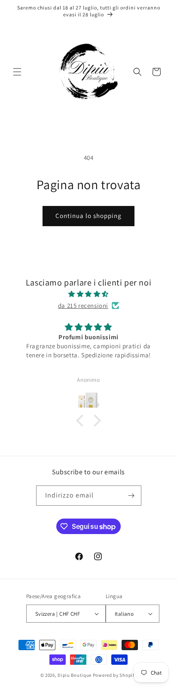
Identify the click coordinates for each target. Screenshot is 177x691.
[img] (88, 294)
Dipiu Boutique (75, 675)
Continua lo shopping (88, 216)
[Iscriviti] (131, 495)
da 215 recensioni (83, 305)
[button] (17, 71)
